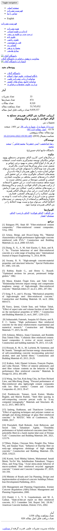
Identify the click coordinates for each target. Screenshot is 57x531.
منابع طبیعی (13, 51)
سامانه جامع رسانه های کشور (21, 81)
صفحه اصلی (13, 8)
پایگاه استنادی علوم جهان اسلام (22, 76)
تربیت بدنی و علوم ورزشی (19, 34)
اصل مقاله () (37, 129)
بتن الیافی (49, 213)
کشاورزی (11, 45)
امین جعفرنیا (33, 143)
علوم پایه (11, 37)
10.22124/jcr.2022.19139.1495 (18, 136)
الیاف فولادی (37, 213)
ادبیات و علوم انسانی (17, 31)
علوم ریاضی (13, 40)
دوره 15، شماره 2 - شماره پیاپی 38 (37, 126)
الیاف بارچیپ (22, 213)
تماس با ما (12, 13)
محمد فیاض (19, 143)
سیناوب (6, 528)
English (10, 18)
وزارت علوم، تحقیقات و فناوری (22, 84)
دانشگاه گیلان (13, 73)
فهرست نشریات (15, 10)
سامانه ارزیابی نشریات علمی (21, 79)
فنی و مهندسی (14, 42)
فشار (43, 216)
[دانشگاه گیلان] (9, 56)
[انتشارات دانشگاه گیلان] (13, 61)
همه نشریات (13, 28)
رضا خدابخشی (47, 143)
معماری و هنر (13, 48)
